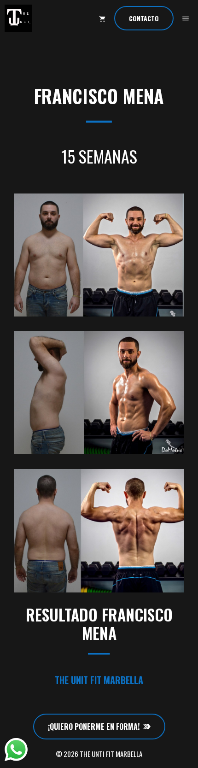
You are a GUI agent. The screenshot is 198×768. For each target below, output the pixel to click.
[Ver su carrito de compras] (102, 18)
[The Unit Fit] (18, 18)
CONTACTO (144, 18)
